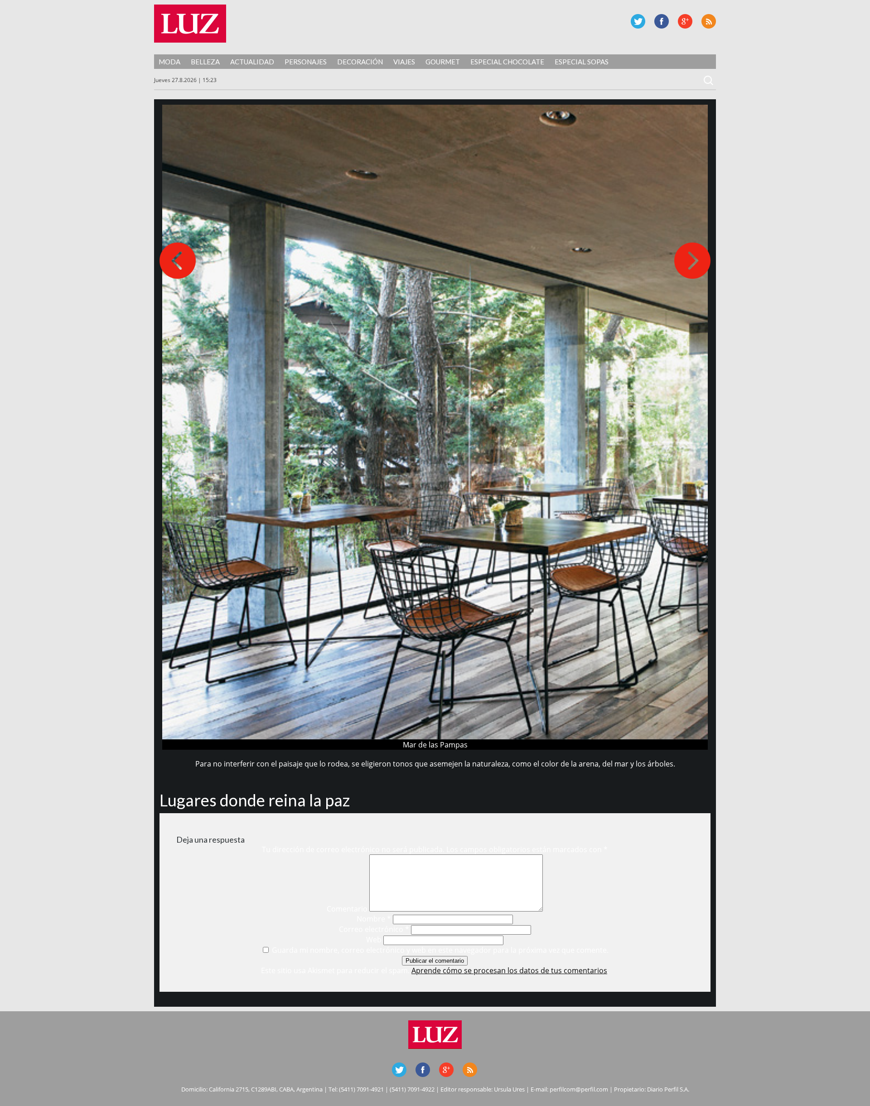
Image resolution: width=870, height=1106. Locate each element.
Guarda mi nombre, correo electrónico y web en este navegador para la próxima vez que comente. (440, 950)
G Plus (685, 21)
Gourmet (442, 62)
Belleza (205, 62)
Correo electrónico (374, 929)
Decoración (360, 62)
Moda (169, 62)
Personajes (306, 62)
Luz (190, 24)
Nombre (374, 919)
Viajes (404, 62)
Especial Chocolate (507, 62)
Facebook (661, 21)
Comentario (347, 909)
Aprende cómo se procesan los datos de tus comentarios (509, 970)
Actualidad (252, 62)
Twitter (638, 21)
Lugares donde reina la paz (255, 800)
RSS (708, 21)
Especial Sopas (582, 62)
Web (374, 940)
